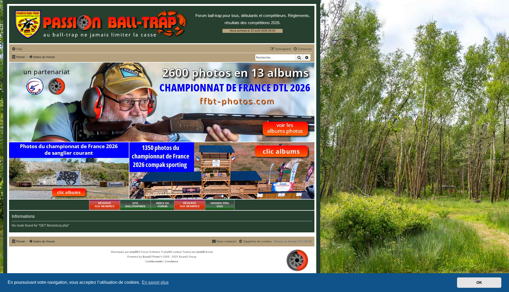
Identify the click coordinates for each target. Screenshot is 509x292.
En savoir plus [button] (155, 282)
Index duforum (162, 205)
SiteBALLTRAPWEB (135, 205)
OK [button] (479, 282)
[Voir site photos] (161, 102)
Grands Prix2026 (219, 205)
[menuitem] (17, 49)
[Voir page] (69, 170)
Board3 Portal (151, 256)
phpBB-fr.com (204, 251)
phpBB (134, 251)
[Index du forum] (100, 24)
